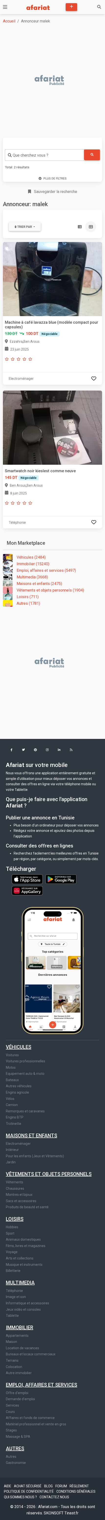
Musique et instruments (24, 1265)
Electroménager (18, 1144)
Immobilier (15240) (33, 564)
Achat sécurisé (28, 1486)
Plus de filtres (55, 178)
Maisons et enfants (31, 1135)
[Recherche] (99, 7)
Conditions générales (75, 1491)
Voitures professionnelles (25, 1061)
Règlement (79, 1486)
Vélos (10, 1099)
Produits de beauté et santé (27, 1207)
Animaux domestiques (23, 1239)
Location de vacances (22, 1348)
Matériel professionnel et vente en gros (36, 1424)
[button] (11, 750)
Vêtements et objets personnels (49, 1174)
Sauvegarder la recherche (55, 191)
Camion (12, 1105)
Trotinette (13, 1124)
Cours (10, 1412)
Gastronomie (16, 1463)
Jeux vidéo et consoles (23, 1309)
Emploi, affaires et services (41, 1385)
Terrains (12, 1360)
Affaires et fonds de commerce (30, 1418)
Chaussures (15, 1188)
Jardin (11, 1162)
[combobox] (44, 155)
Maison (11, 1342)
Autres (15, 1448)
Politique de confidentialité (29, 1491)
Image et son (16, 1297)
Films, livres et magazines (25, 1246)
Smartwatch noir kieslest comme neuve (40, 471)
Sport (10, 1233)
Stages (11, 1430)
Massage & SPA (18, 1437)
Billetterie (13, 1271)
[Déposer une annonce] (71, 7)
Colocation (14, 1367)
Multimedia (20, 1283)
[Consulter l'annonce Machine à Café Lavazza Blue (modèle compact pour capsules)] (52, 278)
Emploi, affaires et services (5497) (46, 570)
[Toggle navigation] (5, 7)
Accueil (9, 21)
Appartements (17, 1336)
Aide (8, 1486)
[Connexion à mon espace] (93, 378)
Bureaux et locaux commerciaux (30, 1354)
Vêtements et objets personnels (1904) (50, 590)
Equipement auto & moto (25, 1074)
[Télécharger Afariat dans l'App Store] (27, 879)
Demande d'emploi (20, 1399)
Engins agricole (17, 1092)
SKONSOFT (54, 1513)
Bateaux (12, 1080)
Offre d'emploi (17, 1393)
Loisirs (14, 1219)
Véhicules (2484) (31, 557)
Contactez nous (54, 1497)
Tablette (12, 1316)
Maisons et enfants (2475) (39, 583)
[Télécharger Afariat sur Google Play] (60, 879)
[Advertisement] (52, 80)
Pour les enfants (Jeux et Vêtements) (35, 1156)
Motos (11, 1067)
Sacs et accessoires (21, 1201)
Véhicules (18, 1047)
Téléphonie (14, 1291)
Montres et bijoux (19, 1195)
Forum (61, 1486)
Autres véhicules (19, 1086)
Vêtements (14, 1182)
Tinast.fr (71, 1513)
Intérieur (12, 1150)
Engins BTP (14, 1117)
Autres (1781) (28, 603)
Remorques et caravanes (25, 1111)
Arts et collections (19, 1258)
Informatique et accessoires (27, 1303)
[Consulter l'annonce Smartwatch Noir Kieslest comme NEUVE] (52, 427)
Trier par (25, 227)
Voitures (12, 1055)
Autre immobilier (19, 1373)
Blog (48, 1486)
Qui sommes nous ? (21, 1497)
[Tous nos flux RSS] (71, 750)
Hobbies (12, 1227)
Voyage (12, 1252)
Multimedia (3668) (32, 577)
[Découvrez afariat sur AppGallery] (27, 889)
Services (12, 1405)
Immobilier (19, 1327)
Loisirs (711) (28, 596)
